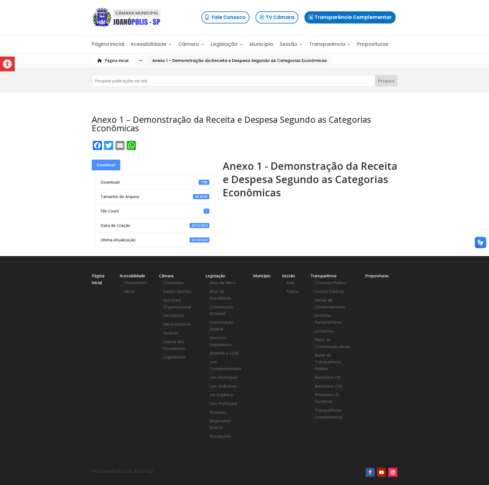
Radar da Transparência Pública (328, 361)
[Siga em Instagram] (392, 472)
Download (105, 165)
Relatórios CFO (329, 386)
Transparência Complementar (353, 17)
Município (261, 45)
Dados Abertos (177, 291)
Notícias (171, 333)
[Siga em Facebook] (370, 472)
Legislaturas (174, 357)
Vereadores (174, 315)
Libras (129, 291)
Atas (290, 282)
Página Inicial (108, 45)
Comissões (173, 282)
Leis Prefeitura (223, 403)
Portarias (218, 412)
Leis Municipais (223, 377)
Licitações (324, 331)
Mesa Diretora (176, 324)
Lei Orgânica (221, 394)
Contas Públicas (329, 291)
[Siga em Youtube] (381, 472)
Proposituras (372, 45)
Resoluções (220, 436)
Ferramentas (136, 282)
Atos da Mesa (222, 282)
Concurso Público (331, 282)
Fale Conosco (228, 17)
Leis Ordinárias (223, 386)
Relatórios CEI (328, 377)
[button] (7, 64)
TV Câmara (280, 17)
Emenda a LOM (224, 353)
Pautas (292, 291)
